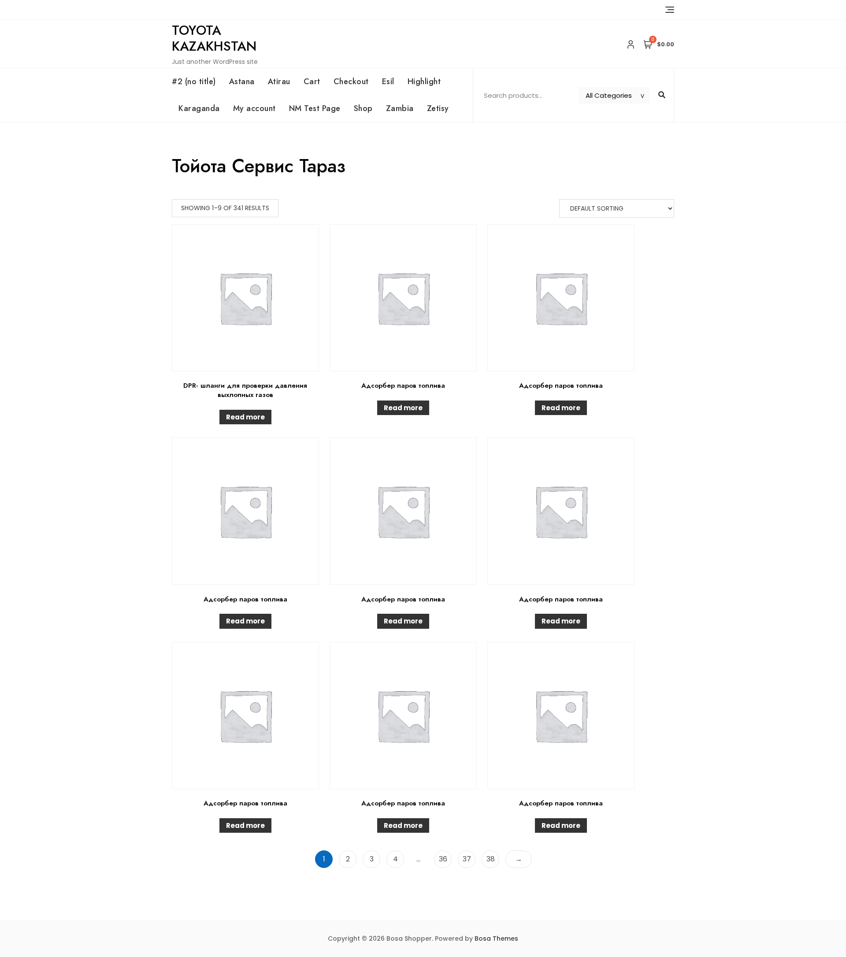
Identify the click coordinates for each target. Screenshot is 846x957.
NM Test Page (315, 108)
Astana (242, 81)
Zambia (400, 108)
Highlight (424, 81)
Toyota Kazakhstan (214, 38)
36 (443, 859)
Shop (363, 108)
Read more (245, 417)
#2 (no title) (194, 81)
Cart (312, 81)
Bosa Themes (496, 938)
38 (490, 859)
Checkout (351, 81)
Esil (388, 81)
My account (254, 108)
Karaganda (199, 108)
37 (467, 859)
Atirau (279, 81)
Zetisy (438, 108)
